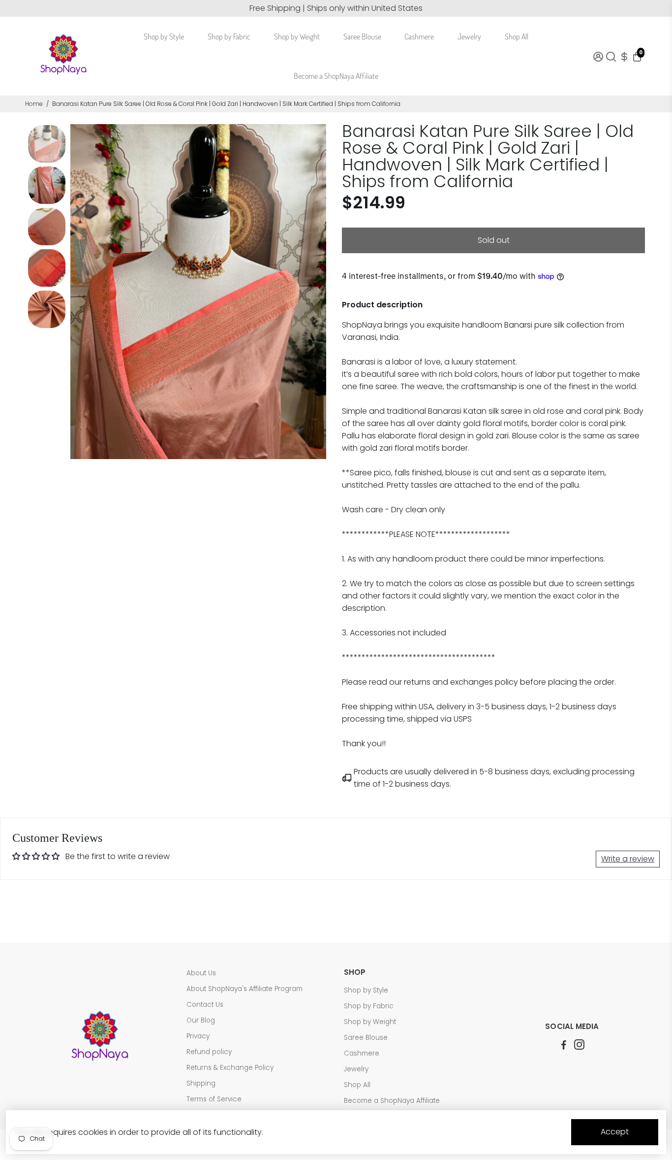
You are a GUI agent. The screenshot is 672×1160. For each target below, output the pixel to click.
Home (34, 103)
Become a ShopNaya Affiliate (336, 76)
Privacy (198, 1036)
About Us (201, 973)
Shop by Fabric (229, 36)
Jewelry (469, 36)
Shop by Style (164, 36)
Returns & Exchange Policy (230, 1067)
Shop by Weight (297, 36)
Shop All (516, 36)
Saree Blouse (362, 36)
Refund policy (209, 1052)
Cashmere (419, 36)
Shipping (200, 1083)
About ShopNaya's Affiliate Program (244, 989)
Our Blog (200, 1020)
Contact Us (204, 1004)
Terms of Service (214, 1099)
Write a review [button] (627, 858)
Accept (615, 1131)
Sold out (494, 240)
